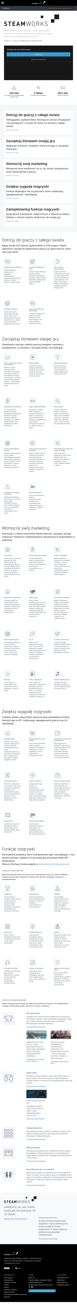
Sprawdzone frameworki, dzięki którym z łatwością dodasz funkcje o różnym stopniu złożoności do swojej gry (37, 216)
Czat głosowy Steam (11, 968)
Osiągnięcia (8, 894)
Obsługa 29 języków (11, 309)
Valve (9, 1261)
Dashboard (6, 8)
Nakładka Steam (9, 739)
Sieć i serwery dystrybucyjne (59, 268)
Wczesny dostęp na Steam (38, 555)
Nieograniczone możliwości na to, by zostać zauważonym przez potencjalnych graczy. (37, 170)
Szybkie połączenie (35, 492)
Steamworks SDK (9, 1292)
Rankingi (57, 894)
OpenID (56, 932)
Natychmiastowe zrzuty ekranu (37, 739)
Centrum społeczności (11, 639)
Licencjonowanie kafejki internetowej (15, 1294)
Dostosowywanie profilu (62, 781)
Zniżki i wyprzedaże (60, 555)
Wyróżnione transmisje (62, 597)
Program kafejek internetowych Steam (40, 1280)
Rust (58, 1042)
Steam (18, 1263)
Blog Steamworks (63, 1277)
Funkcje (6, 1285)
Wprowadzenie (8, 1280)
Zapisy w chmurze (35, 781)
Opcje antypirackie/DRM (37, 407)
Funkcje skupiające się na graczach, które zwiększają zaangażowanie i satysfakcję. (34, 193)
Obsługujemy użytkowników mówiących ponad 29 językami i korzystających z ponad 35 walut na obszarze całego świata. (38, 123)
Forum (31, 639)
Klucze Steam (58, 407)
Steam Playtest (34, 363)
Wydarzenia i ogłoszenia (12, 597)
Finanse (6, 1287)
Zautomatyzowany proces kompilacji (38, 449)
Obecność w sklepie (10, 1282)
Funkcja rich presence (36, 968)
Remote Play (8, 821)
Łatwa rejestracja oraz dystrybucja (36, 309)
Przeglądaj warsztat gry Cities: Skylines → (35, 1060)
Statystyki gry (33, 894)
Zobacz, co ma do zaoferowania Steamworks (23, 41)
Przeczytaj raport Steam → (36, 1119)
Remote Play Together (36, 821)
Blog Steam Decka (63, 1285)
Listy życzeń (8, 555)
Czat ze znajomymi (35, 679)
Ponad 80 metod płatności (13, 267)
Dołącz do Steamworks (15, 1218)
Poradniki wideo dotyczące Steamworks (40, 1285)
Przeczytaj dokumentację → (36, 1027)
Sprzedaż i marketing (10, 1289)
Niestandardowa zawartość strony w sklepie (63, 449)
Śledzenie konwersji (60, 363)
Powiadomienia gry (35, 932)
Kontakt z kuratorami (61, 639)
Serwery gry (8, 932)
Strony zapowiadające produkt (11, 449)
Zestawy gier (33, 597)
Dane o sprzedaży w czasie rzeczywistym (13, 364)
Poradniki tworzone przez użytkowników (62, 739)
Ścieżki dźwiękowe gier (61, 679)
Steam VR (7, 1297)
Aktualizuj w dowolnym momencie (12, 493)
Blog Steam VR (62, 1282)
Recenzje (7, 679)
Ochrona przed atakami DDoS (62, 969)
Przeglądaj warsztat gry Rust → (59, 1062)
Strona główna (8, 1277)
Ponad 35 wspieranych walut (36, 268)
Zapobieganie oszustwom (12, 407)
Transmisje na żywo (10, 781)
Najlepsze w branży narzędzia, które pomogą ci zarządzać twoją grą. (37, 147)
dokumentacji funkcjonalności (54, 864)
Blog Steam (61, 1280)
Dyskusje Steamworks (35, 1282)
